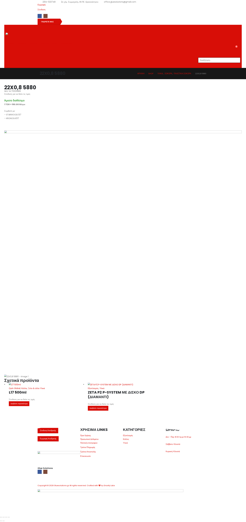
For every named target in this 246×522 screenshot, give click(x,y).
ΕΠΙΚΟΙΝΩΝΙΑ (66, 43)
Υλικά (102, 388)
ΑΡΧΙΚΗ (10, 43)
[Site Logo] (14, 35)
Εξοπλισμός (93, 388)
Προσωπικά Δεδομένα (89, 439)
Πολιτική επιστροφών (89, 443)
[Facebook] (40, 16)
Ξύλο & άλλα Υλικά (36, 388)
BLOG (54, 43)
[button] (238, 55)
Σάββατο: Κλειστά (173, 444)
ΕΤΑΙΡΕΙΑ (45, 43)
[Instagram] (45, 16)
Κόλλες (126, 439)
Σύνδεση (41, 9)
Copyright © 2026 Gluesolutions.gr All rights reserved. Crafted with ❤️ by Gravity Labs (76, 485)
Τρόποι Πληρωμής (87, 447)
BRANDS (33, 43)
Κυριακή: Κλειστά (173, 451)
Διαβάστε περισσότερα (19, 403)
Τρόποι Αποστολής (88, 452)
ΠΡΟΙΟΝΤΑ (22, 43)
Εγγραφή (42, 4)
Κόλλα (24, 388)
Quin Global (14, 388)
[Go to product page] (46, 384)
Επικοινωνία (85, 456)
